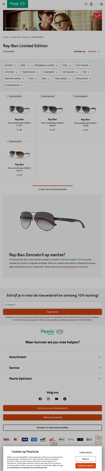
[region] (52, 458)
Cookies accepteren (86, 466)
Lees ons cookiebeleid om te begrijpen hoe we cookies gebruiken (35, 466)
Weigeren (85, 459)
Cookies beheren (85, 452)
